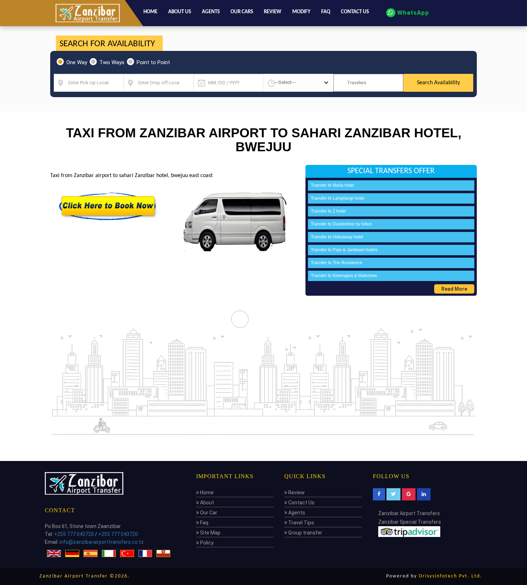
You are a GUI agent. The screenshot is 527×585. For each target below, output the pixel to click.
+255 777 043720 (74, 534)
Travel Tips (300, 522)
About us (179, 12)
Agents (211, 12)
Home (150, 12)
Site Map (209, 533)
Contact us (355, 12)
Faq (325, 12)
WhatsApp (412, 12)
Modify (301, 12)
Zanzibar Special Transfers (409, 522)
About (206, 502)
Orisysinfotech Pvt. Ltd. (450, 576)
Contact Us (300, 502)
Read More (454, 289)
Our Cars (242, 12)
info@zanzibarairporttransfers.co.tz (102, 542)
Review (272, 12)
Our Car (208, 512)
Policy (206, 543)
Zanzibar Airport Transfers (409, 513)
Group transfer (304, 533)
